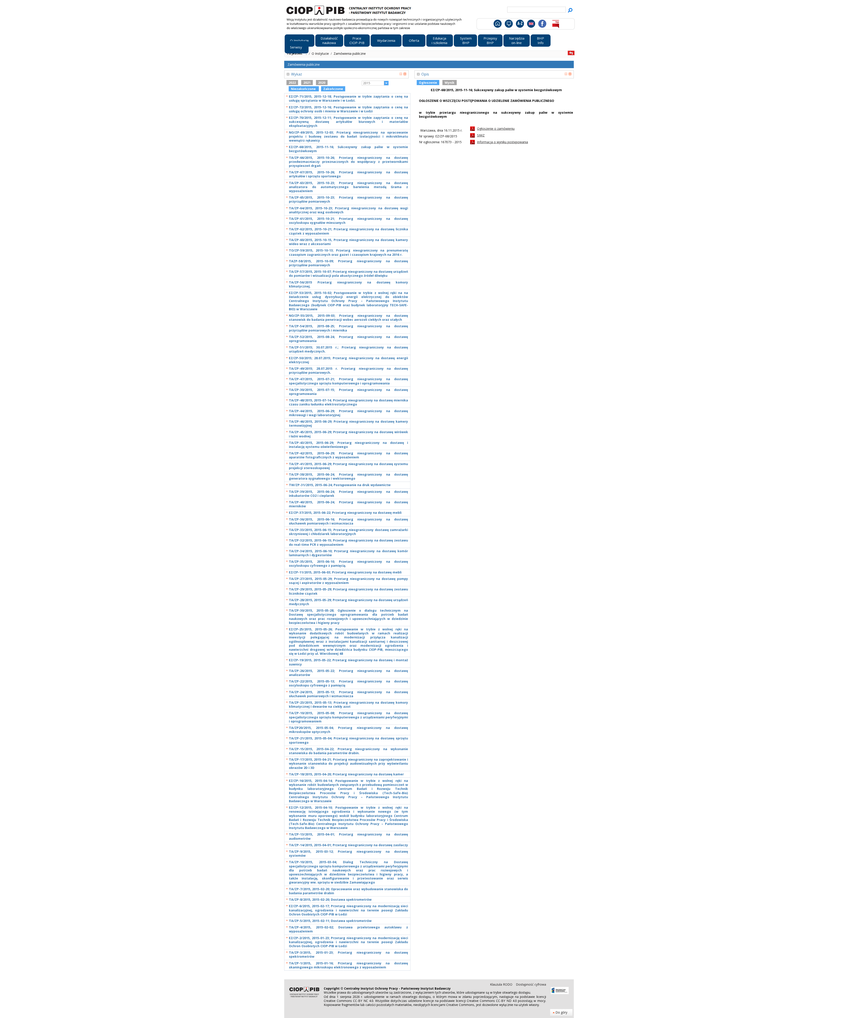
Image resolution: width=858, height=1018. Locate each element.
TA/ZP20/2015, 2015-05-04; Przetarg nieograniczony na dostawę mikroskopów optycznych (348, 730)
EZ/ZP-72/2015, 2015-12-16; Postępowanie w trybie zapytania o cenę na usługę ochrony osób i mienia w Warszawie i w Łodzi (348, 109)
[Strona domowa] (497, 23)
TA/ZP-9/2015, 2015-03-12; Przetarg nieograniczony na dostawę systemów (348, 854)
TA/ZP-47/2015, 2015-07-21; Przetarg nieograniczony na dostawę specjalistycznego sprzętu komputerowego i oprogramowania (348, 381)
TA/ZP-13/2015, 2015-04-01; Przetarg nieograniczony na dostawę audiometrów (348, 836)
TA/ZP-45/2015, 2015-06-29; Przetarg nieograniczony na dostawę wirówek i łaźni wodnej (348, 434)
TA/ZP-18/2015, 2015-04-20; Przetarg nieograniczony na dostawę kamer (346, 774)
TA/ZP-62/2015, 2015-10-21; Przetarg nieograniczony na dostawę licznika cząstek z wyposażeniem (348, 231)
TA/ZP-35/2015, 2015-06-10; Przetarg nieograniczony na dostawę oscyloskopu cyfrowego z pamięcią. (348, 564)
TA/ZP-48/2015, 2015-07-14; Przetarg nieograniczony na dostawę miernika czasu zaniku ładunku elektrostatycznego (348, 402)
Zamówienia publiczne (350, 53)
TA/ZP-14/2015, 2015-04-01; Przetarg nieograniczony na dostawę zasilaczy (348, 845)
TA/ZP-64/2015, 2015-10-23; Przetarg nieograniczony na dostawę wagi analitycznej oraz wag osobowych (348, 210)
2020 (321, 82)
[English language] (531, 23)
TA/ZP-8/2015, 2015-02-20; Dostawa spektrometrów (330, 900)
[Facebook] (541, 23)
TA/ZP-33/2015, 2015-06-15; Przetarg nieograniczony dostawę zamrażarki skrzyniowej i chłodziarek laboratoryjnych (348, 532)
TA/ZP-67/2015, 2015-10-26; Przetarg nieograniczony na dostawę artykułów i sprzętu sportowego (348, 174)
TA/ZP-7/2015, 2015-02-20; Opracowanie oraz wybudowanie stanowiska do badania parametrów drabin (348, 891)
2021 (307, 82)
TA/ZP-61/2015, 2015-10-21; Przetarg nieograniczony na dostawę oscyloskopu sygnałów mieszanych (348, 221)
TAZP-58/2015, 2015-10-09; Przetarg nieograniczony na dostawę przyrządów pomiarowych (348, 263)
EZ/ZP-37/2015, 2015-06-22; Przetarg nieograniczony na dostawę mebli (345, 513)
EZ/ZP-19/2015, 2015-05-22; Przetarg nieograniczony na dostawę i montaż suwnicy (348, 662)
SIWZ (481, 135)
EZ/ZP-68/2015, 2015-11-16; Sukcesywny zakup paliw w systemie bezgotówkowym (348, 149)
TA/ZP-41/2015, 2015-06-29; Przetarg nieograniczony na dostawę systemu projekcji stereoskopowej (348, 466)
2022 (292, 82)
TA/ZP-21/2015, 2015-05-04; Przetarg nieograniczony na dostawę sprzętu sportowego (348, 740)
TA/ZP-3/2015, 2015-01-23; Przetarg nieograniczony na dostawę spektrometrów (348, 955)
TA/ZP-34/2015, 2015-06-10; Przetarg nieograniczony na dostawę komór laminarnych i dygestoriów (348, 553)
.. (307, 53)
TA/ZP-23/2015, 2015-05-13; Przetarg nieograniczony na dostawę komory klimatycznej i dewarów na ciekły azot (348, 705)
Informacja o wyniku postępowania (502, 142)
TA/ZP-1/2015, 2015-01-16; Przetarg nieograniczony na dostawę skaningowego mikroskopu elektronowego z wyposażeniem (348, 965)
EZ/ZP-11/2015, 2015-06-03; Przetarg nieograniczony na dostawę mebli (345, 572)
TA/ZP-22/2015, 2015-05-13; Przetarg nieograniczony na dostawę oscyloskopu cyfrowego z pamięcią (348, 683)
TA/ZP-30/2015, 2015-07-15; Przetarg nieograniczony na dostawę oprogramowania (348, 392)
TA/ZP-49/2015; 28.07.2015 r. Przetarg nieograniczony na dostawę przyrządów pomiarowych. (348, 371)
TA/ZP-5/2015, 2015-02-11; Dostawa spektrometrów (330, 921)
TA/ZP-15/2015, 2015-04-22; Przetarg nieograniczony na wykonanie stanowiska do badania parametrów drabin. (348, 751)
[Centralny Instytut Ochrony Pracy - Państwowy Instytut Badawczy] (349, 9)
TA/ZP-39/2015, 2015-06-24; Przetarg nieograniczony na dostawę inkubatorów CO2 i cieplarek (348, 494)
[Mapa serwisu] (508, 23)
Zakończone (333, 89)
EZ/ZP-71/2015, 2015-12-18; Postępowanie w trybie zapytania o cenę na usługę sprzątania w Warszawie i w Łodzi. (348, 98)
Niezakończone (304, 89)
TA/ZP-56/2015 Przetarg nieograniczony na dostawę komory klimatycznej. (348, 284)
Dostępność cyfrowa (531, 984)
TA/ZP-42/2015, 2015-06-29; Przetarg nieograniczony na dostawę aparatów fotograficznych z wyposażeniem (348, 455)
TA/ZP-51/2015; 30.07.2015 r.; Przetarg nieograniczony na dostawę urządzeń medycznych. (348, 349)
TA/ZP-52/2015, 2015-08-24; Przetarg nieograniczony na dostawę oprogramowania (348, 339)
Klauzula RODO (501, 984)
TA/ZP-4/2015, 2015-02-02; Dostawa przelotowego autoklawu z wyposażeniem (348, 929)
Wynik (449, 82)
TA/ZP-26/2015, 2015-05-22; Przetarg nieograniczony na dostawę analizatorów (348, 673)
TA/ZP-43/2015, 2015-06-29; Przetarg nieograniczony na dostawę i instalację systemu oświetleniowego (348, 445)
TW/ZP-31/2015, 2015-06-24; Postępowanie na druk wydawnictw (340, 485)
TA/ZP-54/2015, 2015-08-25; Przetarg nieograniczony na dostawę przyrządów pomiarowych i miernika (348, 328)
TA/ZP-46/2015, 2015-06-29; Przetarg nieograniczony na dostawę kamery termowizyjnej (348, 424)
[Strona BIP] (555, 23)
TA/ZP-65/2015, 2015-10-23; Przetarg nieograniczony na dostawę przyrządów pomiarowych (348, 199)
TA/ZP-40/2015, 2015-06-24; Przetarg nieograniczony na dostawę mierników (348, 504)
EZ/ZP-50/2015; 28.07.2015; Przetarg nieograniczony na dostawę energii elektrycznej (348, 360)
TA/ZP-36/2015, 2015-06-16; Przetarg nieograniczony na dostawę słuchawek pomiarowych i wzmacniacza (348, 521)
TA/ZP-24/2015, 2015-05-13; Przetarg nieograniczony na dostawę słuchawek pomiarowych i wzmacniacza (348, 694)
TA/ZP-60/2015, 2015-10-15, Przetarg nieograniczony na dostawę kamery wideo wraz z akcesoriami (348, 242)
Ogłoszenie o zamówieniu (496, 128)
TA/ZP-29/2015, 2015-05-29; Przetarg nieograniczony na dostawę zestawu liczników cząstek (348, 591)
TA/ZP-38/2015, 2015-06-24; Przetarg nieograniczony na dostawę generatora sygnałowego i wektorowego (348, 476)
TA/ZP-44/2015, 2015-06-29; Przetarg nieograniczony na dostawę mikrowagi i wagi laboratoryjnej (348, 413)
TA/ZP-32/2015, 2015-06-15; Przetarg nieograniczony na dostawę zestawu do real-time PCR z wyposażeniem (348, 542)
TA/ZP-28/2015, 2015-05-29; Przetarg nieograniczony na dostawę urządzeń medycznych (348, 602)
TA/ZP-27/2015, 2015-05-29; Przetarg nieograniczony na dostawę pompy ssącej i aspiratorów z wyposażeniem (348, 581)
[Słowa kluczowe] (519, 23)
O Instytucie (321, 53)
